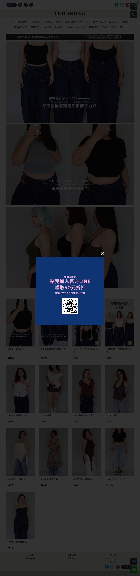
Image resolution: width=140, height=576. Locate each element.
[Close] (102, 253)
